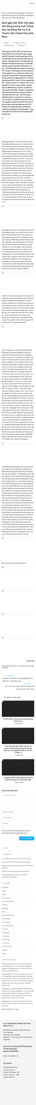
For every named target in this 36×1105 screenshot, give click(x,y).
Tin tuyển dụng (6, 939)
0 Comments (21, 45)
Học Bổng (4, 905)
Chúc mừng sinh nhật (7, 901)
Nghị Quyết (5, 908)
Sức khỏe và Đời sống (8, 915)
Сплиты (4, 953)
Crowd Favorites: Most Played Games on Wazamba (16, 862)
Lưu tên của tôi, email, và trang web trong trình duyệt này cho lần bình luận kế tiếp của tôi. (16, 832)
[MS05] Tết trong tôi (13, 1009)
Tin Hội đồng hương (7, 925)
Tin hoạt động (8, 45)
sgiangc (6, 43)
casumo (4, 894)
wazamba (4, 950)
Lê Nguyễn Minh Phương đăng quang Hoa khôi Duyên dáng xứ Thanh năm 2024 (18, 779)
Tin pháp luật (5, 932)
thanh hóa (23, 666)
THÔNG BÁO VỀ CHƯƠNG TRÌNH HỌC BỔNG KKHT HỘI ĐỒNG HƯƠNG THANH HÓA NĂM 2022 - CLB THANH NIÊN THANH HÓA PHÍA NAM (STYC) (18, 991)
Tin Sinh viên (5, 936)
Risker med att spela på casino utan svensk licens (15, 871)
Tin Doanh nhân (6, 918)
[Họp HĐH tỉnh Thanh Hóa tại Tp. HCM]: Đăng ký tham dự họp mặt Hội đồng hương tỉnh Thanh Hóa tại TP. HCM (17, 995)
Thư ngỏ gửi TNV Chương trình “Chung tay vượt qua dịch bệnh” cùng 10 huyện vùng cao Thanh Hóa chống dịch (17, 1003)
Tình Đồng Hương (7, 946)
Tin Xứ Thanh (5, 943)
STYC (18, 666)
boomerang (5, 887)
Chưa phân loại (6, 898)
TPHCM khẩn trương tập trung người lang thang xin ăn (18, 720)
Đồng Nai (7, 666)
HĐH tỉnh (13, 666)
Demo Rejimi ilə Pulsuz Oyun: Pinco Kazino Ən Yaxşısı (16, 858)
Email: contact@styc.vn (10, 1056)
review (3, 911)
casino (4, 891)
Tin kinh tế (5, 929)
